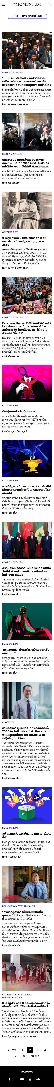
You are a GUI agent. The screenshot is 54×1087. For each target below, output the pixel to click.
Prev (12, 1050)
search (50, 4)
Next (35, 1056)
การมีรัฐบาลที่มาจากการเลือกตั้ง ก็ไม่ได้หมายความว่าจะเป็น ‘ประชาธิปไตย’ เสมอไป (26, 490)
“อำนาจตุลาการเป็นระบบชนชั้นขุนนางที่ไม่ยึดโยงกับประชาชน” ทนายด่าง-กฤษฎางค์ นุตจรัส (26, 915)
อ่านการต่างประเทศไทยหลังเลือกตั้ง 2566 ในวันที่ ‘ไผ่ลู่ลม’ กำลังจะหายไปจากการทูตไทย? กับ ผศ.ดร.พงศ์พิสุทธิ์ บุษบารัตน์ (26, 733)
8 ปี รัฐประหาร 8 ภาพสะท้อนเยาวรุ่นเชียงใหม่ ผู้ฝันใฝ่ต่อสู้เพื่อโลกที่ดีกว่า (26, 1004)
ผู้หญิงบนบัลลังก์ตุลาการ (18, 411)
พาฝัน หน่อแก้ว (13, 945)
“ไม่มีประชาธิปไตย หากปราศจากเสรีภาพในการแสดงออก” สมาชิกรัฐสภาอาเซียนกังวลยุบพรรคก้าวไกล (26, 81)
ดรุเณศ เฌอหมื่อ (14, 857)
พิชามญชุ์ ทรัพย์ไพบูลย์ (16, 431)
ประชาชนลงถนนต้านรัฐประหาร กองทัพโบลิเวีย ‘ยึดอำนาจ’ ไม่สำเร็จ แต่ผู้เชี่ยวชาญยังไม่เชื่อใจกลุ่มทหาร (25, 163)
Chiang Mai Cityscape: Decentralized (17, 996)
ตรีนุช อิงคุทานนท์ (14, 1036)
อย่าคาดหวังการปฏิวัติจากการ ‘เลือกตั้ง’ (26, 835)
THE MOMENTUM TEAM (17, 104)
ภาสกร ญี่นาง (12, 513)
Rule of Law (10, 405)
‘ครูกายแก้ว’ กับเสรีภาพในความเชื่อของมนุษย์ (26, 651)
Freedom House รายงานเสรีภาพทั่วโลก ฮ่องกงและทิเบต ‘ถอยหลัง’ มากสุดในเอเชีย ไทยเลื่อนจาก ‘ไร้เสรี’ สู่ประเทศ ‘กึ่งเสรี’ (26, 328)
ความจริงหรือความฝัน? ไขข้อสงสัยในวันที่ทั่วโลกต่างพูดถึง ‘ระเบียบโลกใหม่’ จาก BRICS (26, 571)
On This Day (10, 232)
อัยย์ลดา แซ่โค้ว (13, 183)
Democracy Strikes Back (18, 906)
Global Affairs (12, 72)
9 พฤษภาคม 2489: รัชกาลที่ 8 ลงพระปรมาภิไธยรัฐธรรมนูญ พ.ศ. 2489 (24, 241)
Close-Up (8, 722)
